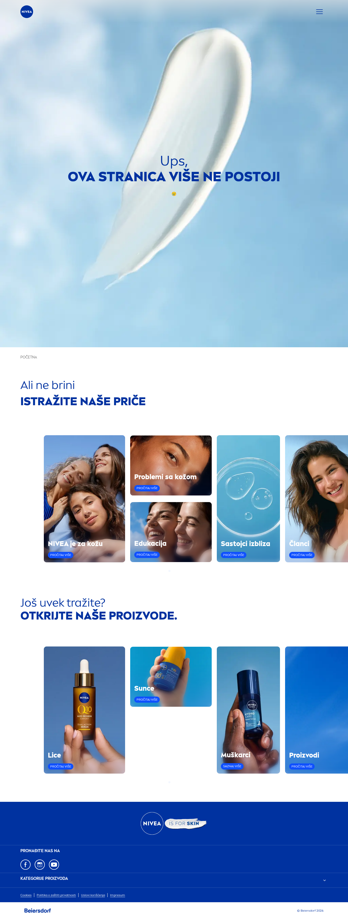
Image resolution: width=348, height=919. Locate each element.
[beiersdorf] (37, 910)
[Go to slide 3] (176, 571)
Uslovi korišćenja (93, 895)
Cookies (26, 895)
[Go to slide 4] (179, 571)
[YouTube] (54, 865)
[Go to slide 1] (169, 571)
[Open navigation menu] (319, 12)
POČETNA (28, 357)
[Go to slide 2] (172, 571)
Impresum (117, 895)
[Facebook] (25, 865)
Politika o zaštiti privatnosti (56, 895)
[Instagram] (40, 865)
